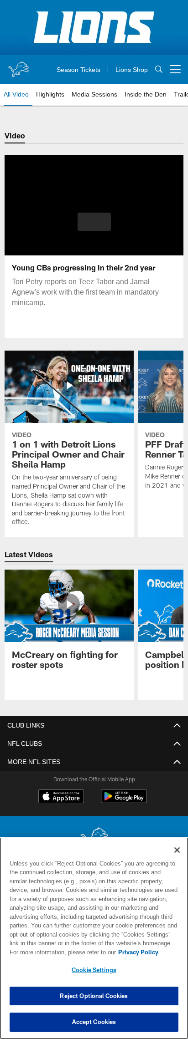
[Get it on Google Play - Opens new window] (124, 800)
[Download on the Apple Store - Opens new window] (61, 797)
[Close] (177, 850)
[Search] (158, 69)
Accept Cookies (94, 1021)
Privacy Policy (60, 952)
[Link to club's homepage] (18, 65)
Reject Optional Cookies (94, 995)
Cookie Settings (94, 969)
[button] (94, 227)
